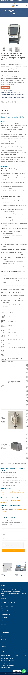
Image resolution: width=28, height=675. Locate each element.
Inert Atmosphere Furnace (6, 96)
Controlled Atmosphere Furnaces (17, 90)
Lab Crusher (4, 617)
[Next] (24, 32)
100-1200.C (8, 90)
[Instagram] (14, 602)
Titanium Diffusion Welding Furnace (8, 97)
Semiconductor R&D (16, 92)
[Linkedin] (2, 602)
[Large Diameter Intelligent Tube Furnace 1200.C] (7, 567)
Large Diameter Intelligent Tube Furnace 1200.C (6, 576)
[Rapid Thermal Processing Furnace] (21, 567)
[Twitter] (8, 602)
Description (4, 110)
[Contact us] (24, 671)
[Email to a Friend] (10, 102)
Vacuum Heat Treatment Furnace (14, 98)
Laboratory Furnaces (6, 610)
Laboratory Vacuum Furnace (17, 96)
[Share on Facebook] (5, 102)
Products (11, 10)
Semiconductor (9, 92)
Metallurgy (14, 11)
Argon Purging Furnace (8, 94)
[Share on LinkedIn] (15, 102)
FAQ (2, 643)
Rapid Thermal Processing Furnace (20, 576)
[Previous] (3, 32)
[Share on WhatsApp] (2, 102)
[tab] (14, 110)
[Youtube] (11, 602)
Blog (2, 636)
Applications (4, 639)
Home (5, 10)
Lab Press (3, 624)
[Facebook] (5, 602)
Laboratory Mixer (5, 620)
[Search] (26, 5)
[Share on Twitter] (7, 102)
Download (3, 646)
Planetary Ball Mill (5, 614)
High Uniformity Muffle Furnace (19, 94)
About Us (3, 598)
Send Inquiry (5, 87)
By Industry (20, 10)
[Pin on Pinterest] (13, 102)
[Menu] (2, 5)
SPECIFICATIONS (5, 113)
